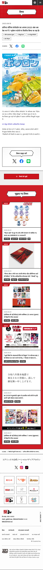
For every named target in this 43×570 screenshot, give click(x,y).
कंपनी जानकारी (6, 534)
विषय (3, 530)
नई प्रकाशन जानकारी (23, 530)
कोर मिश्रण (7, 39)
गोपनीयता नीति (30, 539)
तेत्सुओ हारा (21, 34)
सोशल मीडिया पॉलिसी (18, 539)
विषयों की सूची (23, 176)
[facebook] (17, 46)
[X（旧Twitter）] (16, 467)
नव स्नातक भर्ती (36, 534)
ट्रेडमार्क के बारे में (24, 534)
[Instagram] (21, 467)
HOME (4, 451)
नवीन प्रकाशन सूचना (9, 34)
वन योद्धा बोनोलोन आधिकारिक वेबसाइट (13, 124)
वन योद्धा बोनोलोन (32, 34)
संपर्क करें (14, 534)
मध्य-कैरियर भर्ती (6, 539)
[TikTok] (26, 467)
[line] (23, 46)
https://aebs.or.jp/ (34, 557)
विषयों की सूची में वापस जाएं (14, 451)
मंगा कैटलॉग (11, 530)
